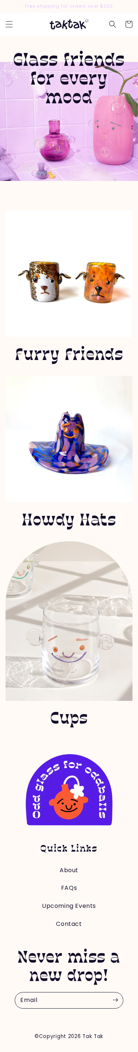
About (69, 870)
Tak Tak (92, 1036)
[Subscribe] (115, 1000)
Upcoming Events (69, 906)
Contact (69, 924)
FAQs (69, 888)
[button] (9, 24)
